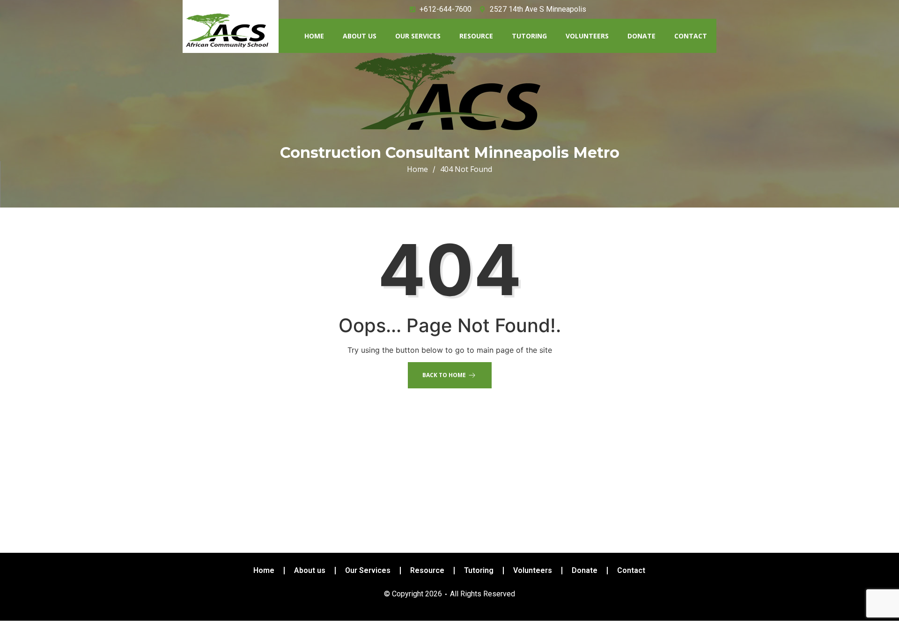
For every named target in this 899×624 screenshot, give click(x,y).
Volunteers (587, 35)
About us (359, 35)
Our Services (418, 35)
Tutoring (529, 35)
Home (314, 35)
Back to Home (444, 375)
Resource (476, 35)
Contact (690, 35)
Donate (641, 35)
